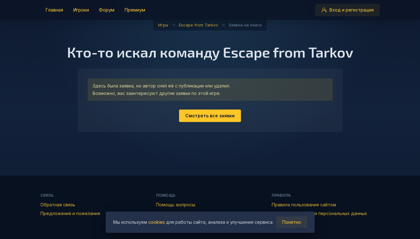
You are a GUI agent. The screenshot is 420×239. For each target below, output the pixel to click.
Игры (163, 24)
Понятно (291, 222)
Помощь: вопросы (175, 204)
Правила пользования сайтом (304, 204)
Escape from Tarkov (198, 24)
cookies (156, 222)
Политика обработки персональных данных (319, 213)
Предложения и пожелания (70, 213)
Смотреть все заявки (210, 115)
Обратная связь (57, 204)
